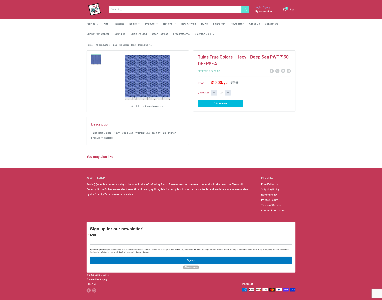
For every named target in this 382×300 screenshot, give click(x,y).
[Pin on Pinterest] (277, 70)
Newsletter (237, 23)
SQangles (119, 33)
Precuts (150, 23)
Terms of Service (271, 205)
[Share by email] (289, 70)
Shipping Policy (270, 189)
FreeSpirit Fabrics (209, 70)
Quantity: (203, 92)
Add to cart (220, 103)
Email (93, 235)
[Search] (245, 9)
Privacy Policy (269, 199)
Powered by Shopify (97, 279)
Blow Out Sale (203, 33)
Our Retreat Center (98, 33)
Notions (167, 23)
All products (102, 44)
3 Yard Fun (219, 23)
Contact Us (271, 23)
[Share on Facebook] (272, 70)
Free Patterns (181, 33)
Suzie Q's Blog (139, 33)
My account (262, 11)
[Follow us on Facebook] (89, 290)
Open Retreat (160, 33)
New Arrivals (188, 23)
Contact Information (273, 210)
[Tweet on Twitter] (283, 70)
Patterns (119, 23)
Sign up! (191, 260)
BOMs (204, 23)
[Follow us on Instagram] (94, 290)
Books (133, 23)
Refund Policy (269, 194)
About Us (254, 23)
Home (90, 44)
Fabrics (91, 23)
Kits (106, 23)
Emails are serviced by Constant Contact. (134, 252)
